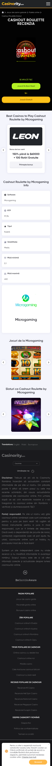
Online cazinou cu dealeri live (26, 653)
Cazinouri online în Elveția (26, 623)
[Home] (3, 12)
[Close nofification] (48, 744)
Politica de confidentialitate (26, 728)
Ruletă (7, 232)
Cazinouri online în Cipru (26, 640)
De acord (38, 762)
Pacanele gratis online (26, 605)
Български (33, 444)
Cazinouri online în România (26, 634)
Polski (24, 444)
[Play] (26, 363)
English (17, 444)
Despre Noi (26, 723)
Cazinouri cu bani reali (26, 675)
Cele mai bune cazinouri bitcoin (26, 669)
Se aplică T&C (26, 79)
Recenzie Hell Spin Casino (26, 693)
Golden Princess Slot (26, 349)
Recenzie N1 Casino (26, 688)
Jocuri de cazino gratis (26, 599)
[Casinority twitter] (32, 470)
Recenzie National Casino (26, 699)
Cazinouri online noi (26, 658)
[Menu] (48, 4)
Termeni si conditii (26, 734)
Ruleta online (34, 12)
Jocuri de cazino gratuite (16, 12)
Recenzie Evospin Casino (26, 710)
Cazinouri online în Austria (26, 629)
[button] (3, 150)
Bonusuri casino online (26, 610)
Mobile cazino (26, 664)
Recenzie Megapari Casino (26, 704)
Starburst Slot (26, 401)
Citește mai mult (29, 757)
